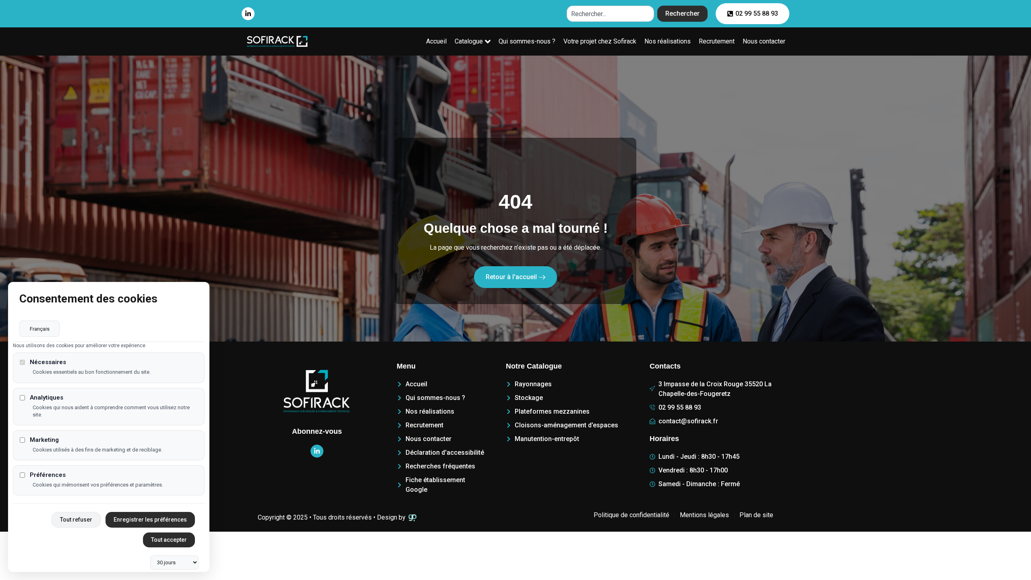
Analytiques (46, 398)
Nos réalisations (667, 41)
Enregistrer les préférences (150, 519)
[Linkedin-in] (248, 13)
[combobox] (610, 14)
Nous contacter (764, 41)
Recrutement (717, 41)
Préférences (48, 475)
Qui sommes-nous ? (527, 41)
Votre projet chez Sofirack (599, 41)
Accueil (436, 41)
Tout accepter (169, 539)
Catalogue (469, 41)
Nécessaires (48, 362)
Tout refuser (76, 519)
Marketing (44, 440)
